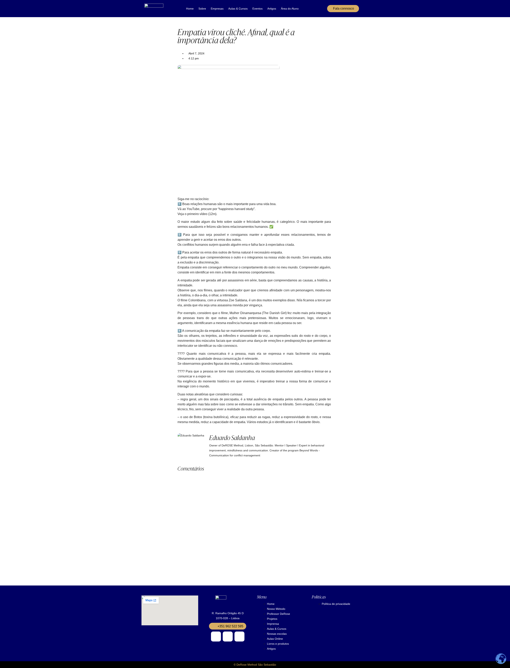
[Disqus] (254, 522)
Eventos (257, 8)
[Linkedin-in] (239, 636)
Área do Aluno (290, 8)
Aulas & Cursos (238, 8)
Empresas (217, 8)
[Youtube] (228, 636)
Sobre (202, 8)
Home (190, 8)
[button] (227, 626)
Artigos (271, 8)
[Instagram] (216, 636)
